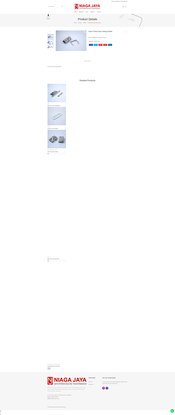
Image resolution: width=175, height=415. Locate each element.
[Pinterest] (100, 45)
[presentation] (48, 368)
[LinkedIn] (110, 45)
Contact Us (91, 384)
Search (61, 6)
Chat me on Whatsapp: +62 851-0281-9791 (119, 1)
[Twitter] (96, 45)
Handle (84, 22)
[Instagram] (103, 388)
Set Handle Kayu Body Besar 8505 (124, 31)
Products (81, 11)
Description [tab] (87, 61)
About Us (93, 11)
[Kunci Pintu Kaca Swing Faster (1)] (71, 40)
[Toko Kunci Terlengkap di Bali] (87, 6)
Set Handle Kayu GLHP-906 (54, 366)
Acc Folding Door (51, 149)
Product (80, 22)
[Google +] (105, 45)
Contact (99, 11)
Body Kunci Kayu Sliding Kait (54, 105)
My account (123, 6)
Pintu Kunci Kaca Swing (126, 31)
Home (75, 11)
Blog (87, 11)
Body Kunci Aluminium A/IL (53, 258)
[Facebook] (91, 45)
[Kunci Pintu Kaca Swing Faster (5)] (51, 48)
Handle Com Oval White (53, 128)
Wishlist (126, 6)
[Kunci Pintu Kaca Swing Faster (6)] (51, 42)
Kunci (98, 41)
